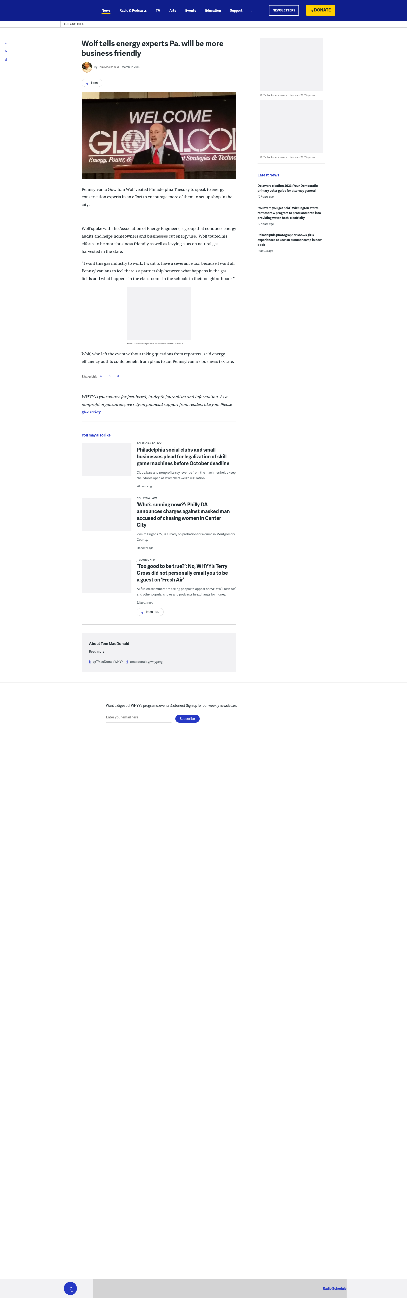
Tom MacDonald (108, 67)
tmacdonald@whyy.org (146, 661)
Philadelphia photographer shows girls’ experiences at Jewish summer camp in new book (290, 239)
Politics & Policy (149, 443)
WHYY (75, 10)
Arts (172, 10)
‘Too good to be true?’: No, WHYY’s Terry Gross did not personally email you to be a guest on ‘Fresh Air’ (182, 572)
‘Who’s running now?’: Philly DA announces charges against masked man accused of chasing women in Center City (183, 514)
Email (118, 376)
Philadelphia (74, 24)
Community (147, 560)
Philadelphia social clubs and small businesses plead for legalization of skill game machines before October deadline (183, 456)
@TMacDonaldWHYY (108, 661)
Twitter (109, 376)
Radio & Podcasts (133, 10)
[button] (70, 1288)
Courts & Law (147, 498)
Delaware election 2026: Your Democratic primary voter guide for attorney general (288, 188)
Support (236, 10)
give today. (92, 412)
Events (190, 10)
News (106, 10)
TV (158, 10)
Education (213, 10)
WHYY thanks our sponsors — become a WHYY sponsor (155, 343)
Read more (96, 651)
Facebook (101, 376)
